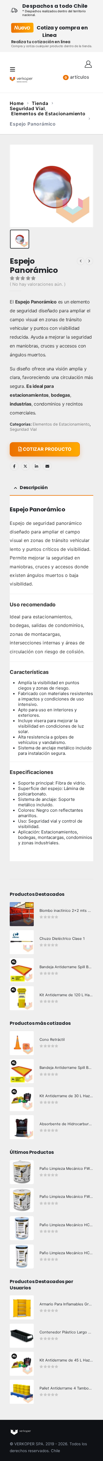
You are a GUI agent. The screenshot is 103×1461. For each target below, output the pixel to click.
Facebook (14, 466)
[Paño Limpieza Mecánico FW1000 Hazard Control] (22, 1172)
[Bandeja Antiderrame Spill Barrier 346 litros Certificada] (22, 970)
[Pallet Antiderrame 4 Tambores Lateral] (22, 1392)
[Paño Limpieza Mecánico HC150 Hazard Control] (22, 1228)
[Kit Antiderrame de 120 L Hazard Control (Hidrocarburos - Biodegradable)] (22, 998)
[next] (89, 261)
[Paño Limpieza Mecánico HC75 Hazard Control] (22, 1256)
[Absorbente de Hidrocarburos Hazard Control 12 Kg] (22, 1127)
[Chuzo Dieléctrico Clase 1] (22, 942)
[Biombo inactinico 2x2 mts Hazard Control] (22, 914)
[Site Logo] (21, 79)
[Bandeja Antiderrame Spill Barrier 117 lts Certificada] (22, 1071)
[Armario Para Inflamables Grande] (22, 1307)
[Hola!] (88, 63)
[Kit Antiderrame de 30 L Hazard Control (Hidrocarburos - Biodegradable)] (22, 1099)
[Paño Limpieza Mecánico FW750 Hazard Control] (22, 1200)
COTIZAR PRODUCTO (47, 449)
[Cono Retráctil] (22, 1043)
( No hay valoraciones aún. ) (38, 284)
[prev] (81, 261)
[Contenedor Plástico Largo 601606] (22, 1336)
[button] (14, 69)
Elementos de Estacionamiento (61, 424)
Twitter (25, 466)
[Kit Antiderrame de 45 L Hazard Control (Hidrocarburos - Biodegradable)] (22, 1364)
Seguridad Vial (23, 429)
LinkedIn (36, 466)
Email (47, 466)
